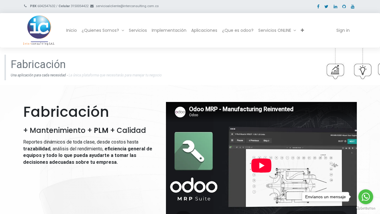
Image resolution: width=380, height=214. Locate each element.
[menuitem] (71, 30)
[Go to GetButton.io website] (365, 208)
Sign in (343, 30)
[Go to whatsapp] (365, 196)
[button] (302, 30)
